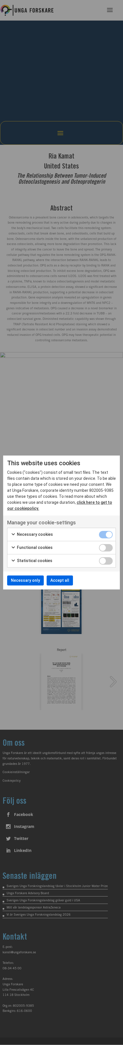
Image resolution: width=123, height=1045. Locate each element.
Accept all (59, 580)
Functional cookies (34, 547)
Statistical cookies (34, 560)
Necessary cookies (34, 534)
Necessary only (25, 580)
